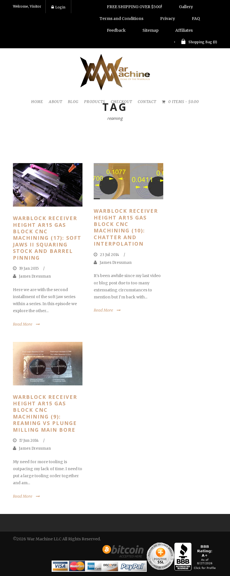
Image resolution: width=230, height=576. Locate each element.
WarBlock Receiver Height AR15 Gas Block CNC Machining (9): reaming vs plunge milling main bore (45, 413)
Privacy (167, 18)
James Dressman (35, 276)
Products (94, 101)
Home (37, 101)
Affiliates (184, 30)
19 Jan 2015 (29, 268)
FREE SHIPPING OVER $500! (134, 6)
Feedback (116, 30)
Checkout (121, 101)
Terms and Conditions (121, 18)
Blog (73, 101)
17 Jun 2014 (29, 440)
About (55, 101)
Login (60, 7)
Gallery (186, 6)
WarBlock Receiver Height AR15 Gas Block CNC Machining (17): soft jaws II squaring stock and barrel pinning (47, 238)
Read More (22, 324)
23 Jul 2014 (109, 254)
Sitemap (150, 30)
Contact (147, 101)
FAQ (196, 18)
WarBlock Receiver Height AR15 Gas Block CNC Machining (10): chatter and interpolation (126, 227)
